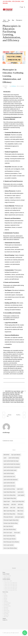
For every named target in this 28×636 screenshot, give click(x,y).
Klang (5, 593)
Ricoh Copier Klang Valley (9, 535)
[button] (24, 632)
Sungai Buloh (6, 612)
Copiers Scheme (6, 574)
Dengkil (5, 599)
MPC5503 (17, 394)
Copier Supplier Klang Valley (10, 498)
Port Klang (6, 613)
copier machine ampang (14, 457)
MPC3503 (7, 394)
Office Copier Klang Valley (9, 510)
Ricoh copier (17, 532)
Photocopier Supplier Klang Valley (11, 520)
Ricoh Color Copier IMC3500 (11, 588)
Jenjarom (5, 596)
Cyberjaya (6, 601)
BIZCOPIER (8, 391)
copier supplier (21, 495)
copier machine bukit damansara (10, 479)
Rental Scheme (7, 577)
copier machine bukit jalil (9, 482)
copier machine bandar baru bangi (11, 461)
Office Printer (20, 510)
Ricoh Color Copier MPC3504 (11, 585)
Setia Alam (6, 616)
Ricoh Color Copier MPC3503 (11, 582)
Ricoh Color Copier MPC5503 (11, 584)
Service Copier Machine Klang (17, 402)
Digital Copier (7, 501)
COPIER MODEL (6, 579)
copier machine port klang (8, 392)
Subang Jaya (6, 615)
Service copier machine (8, 545)
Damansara (6, 607)
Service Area (5, 592)
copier (22, 391)
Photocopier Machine (13, 395)
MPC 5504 (12, 507)
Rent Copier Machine (17, 397)
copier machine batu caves (9, 476)
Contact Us (5, 620)
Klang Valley (17, 392)
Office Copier (20, 507)
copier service (20, 492)
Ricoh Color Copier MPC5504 (11, 587)
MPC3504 (12, 394)
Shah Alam (6, 609)
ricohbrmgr (13, 86)
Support (4, 618)
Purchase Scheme (7, 575)
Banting (5, 598)
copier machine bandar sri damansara (12, 467)
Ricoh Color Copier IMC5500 (11, 590)
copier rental (19, 489)
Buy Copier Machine (15, 391)
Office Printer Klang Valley (9, 513)
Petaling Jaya (6, 604)
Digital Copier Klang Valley (18, 501)
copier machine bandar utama (10, 470)
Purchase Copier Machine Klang (10, 523)
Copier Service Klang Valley (9, 495)
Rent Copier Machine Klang (9, 399)
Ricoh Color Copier (19, 399)
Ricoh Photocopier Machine (9, 400)
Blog (9, 20)
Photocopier (5, 395)
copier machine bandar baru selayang (12, 464)
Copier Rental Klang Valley (9, 492)
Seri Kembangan (7, 602)
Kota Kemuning (7, 605)
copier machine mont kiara (9, 485)
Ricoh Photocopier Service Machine (11, 541)
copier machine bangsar (9, 473)
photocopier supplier (19, 517)
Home (4, 20)
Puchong (5, 595)
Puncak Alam (6, 610)
